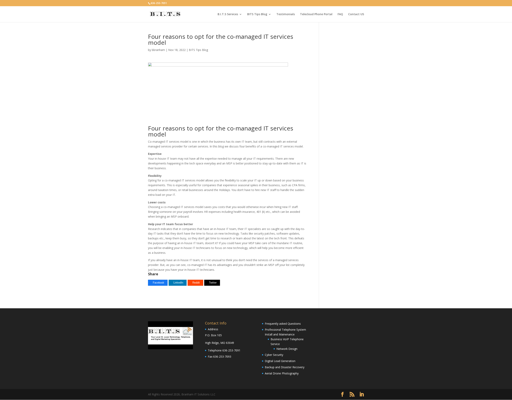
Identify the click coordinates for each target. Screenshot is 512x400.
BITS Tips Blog (257, 14)
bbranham (158, 50)
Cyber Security (274, 355)
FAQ (340, 14)
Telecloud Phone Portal (316, 14)
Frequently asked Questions (283, 323)
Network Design (286, 349)
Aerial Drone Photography (282, 373)
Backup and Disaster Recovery (284, 367)
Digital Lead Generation (280, 361)
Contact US (356, 14)
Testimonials (285, 14)
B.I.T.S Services (228, 14)
